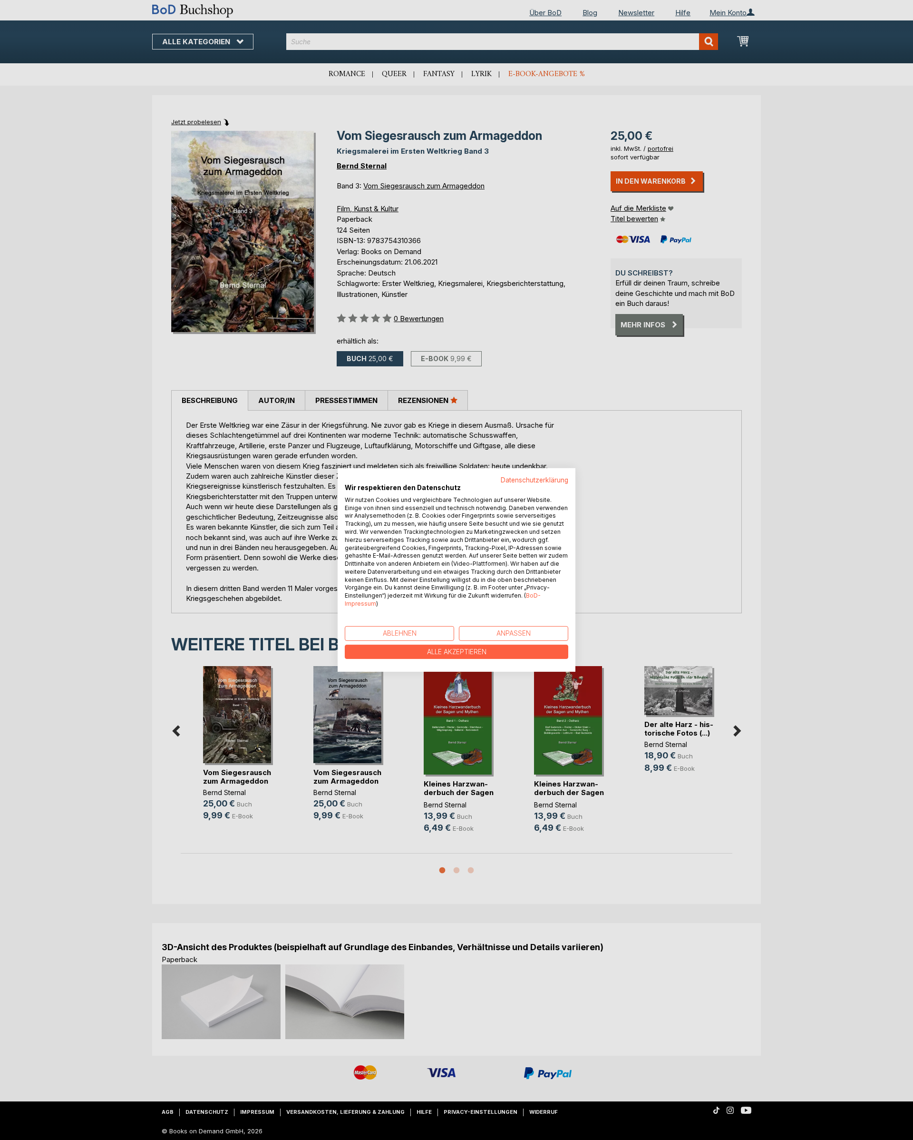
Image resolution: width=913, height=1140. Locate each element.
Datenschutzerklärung (534, 480)
